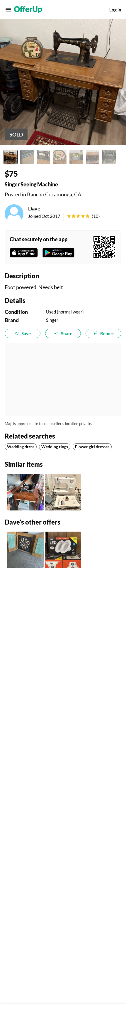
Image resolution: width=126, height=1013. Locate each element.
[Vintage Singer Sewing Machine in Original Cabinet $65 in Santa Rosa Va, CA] (25, 492)
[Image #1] (11, 157)
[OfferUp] (28, 9)
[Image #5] (76, 157)
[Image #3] (43, 157)
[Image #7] (109, 157)
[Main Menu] (8, 9)
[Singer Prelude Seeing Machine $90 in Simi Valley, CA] (63, 492)
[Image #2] (27, 157)
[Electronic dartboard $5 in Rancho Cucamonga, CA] (25, 550)
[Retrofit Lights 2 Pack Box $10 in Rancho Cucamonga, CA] (63, 550)
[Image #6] (93, 157)
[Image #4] (60, 157)
